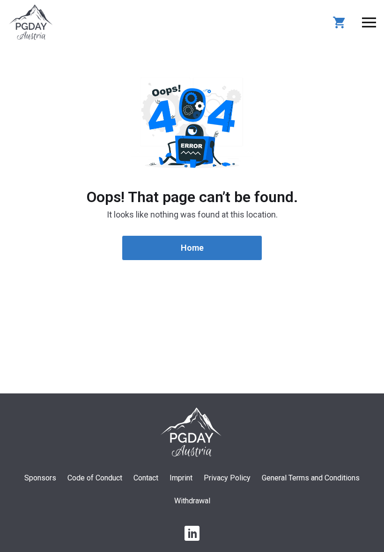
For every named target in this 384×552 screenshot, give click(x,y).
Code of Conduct (94, 477)
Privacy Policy (227, 477)
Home (192, 248)
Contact (145, 477)
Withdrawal (192, 500)
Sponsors (40, 477)
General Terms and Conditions (311, 477)
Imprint (181, 477)
